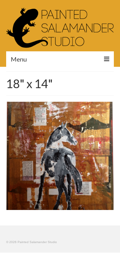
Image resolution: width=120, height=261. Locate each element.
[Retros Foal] (60, 156)
